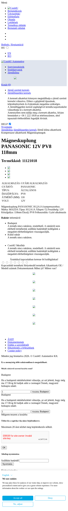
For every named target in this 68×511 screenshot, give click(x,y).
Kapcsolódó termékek (12, 265)
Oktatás (11, 19)
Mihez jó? (39, 268)
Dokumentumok (25, 268)
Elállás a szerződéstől (18, 345)
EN (9, 53)
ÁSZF (11, 339)
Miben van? (51, 268)
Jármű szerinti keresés (18, 90)
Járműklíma (13, 72)
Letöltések (13, 22)
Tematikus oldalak (17, 25)
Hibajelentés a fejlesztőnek (21, 347)
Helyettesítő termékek (34, 265)
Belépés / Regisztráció (12, 44)
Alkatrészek (52, 265)
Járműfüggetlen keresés (19, 93)
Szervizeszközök (16, 67)
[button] (7, 475)
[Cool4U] (13, 8)
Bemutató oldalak (16, 28)
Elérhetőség (13, 16)
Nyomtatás (6, 127)
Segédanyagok (15, 69)
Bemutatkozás (15, 11)
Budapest (40, 391)
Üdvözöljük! (14, 13)
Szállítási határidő (10, 460)
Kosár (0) (6, 84)
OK (4, 447)
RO (9, 56)
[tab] (3, 262)
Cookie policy (15, 350)
